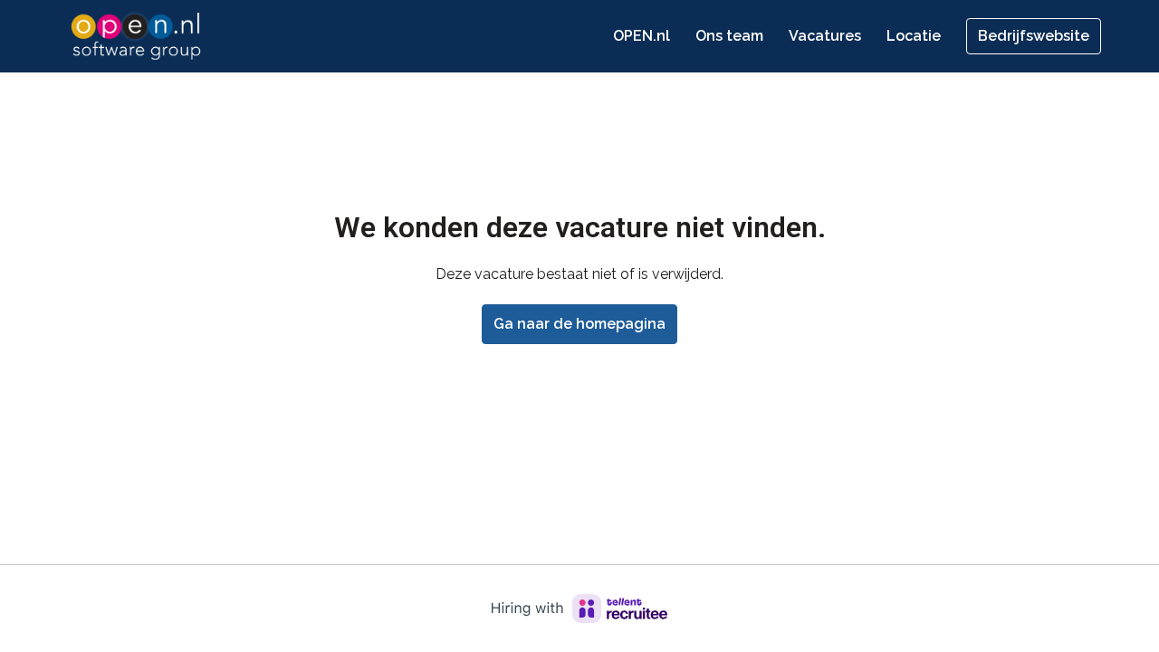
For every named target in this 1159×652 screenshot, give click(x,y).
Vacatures (825, 35)
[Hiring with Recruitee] (579, 608)
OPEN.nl (641, 35)
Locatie (913, 35)
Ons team (729, 35)
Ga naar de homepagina (579, 323)
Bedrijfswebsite (1033, 35)
